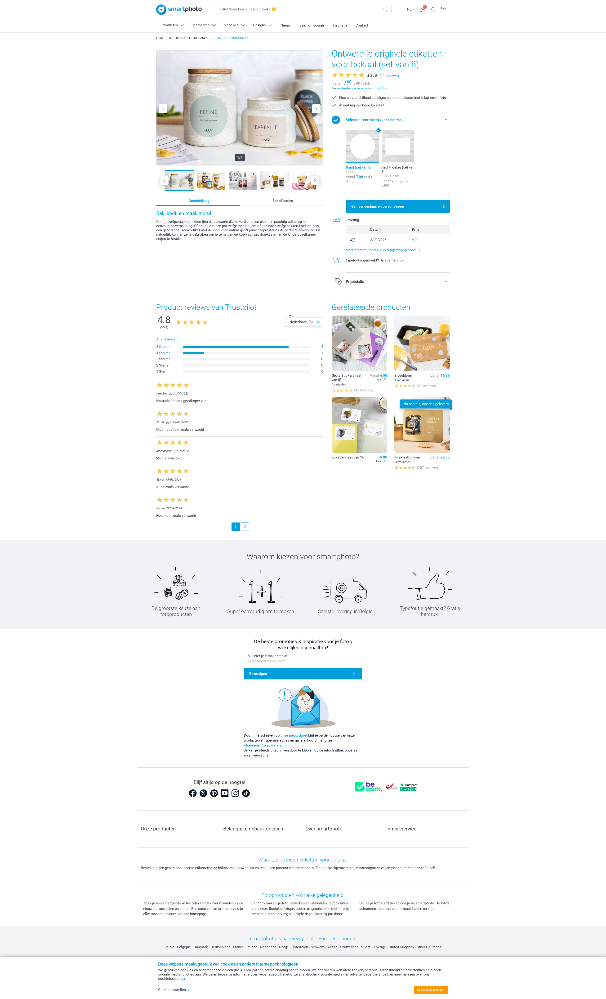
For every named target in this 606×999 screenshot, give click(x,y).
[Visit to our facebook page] (193, 793)
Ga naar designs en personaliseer (377, 206)
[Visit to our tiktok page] (246, 793)
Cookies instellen (172, 990)
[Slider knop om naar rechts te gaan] (316, 108)
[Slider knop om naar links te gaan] (163, 108)
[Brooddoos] (422, 343)
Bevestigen (258, 674)
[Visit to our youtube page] (225, 793)
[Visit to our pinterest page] (214, 793)
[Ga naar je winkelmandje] (443, 9)
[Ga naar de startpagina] (179, 9)
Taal (292, 317)
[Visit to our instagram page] (235, 793)
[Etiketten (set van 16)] (359, 425)
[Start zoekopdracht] (385, 9)
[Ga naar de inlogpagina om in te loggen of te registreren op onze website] (423, 9)
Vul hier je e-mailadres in (267, 656)
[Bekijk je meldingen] (433, 9)
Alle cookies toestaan (430, 989)
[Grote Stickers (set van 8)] (359, 343)
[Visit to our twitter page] (203, 793)
